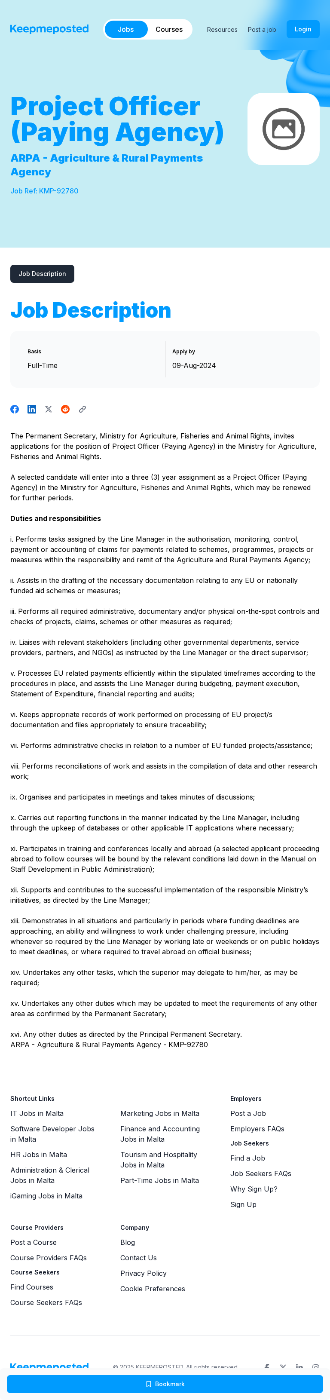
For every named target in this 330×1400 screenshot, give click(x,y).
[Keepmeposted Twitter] (283, 1368)
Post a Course (33, 1242)
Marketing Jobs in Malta (159, 1113)
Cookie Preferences (152, 1288)
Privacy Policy (143, 1273)
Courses (169, 29)
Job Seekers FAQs (260, 1173)
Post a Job (248, 1113)
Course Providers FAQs (48, 1257)
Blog (127, 1242)
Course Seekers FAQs (46, 1302)
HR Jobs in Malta (38, 1154)
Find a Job (247, 1158)
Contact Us (138, 1257)
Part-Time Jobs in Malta (159, 1180)
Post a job (262, 29)
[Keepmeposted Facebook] (267, 1368)
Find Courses (31, 1287)
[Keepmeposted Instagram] (316, 1368)
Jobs (126, 29)
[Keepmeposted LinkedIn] (299, 1368)
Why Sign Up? (254, 1189)
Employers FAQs (257, 1128)
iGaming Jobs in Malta (46, 1196)
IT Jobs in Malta (37, 1113)
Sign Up (243, 1204)
